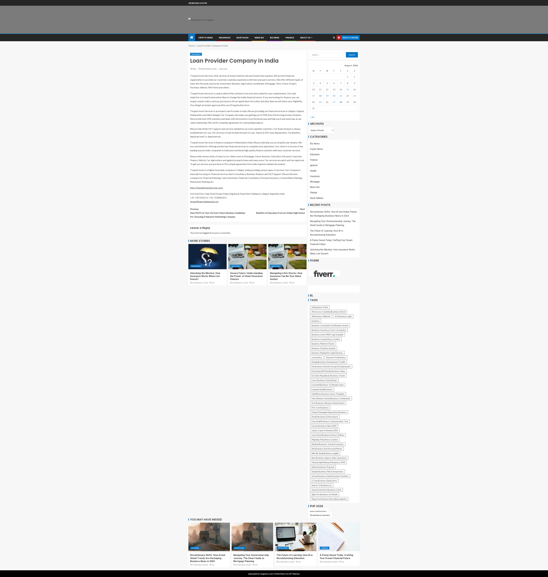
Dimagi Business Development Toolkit (328, 362)
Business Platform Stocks (323, 343)
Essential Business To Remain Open (328, 385)
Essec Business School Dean (324, 380)
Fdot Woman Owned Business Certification (331, 398)
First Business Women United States (328, 403)
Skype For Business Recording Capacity (329, 499)
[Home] (191, 37)
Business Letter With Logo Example (327, 334)
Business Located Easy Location (326, 339)
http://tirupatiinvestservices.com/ (206, 187)
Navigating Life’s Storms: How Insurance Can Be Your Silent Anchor (286, 276)
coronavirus (317, 357)
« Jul (312, 117)
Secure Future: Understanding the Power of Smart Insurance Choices (246, 276)
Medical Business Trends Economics (328, 444)
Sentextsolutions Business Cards (326, 490)
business (316, 321)
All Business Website (321, 316)
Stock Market (316, 198)
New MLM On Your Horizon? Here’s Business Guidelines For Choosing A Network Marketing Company (217, 213)
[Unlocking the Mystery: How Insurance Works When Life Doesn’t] (207, 256)
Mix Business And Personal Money (327, 448)
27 (334, 102)
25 (320, 102)
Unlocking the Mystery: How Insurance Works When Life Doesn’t (205, 276)
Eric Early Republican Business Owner (328, 375)
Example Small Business (322, 389)
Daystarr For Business (336, 357)
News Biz (259, 37)
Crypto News (205, 37)
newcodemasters (318, 511)
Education (315, 154)
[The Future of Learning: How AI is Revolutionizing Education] (295, 537)
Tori (194, 69)
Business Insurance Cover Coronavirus (329, 330)
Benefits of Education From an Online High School (280, 211)
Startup (313, 192)
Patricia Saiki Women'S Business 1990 (328, 462)
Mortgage (242, 37)
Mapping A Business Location (325, 439)
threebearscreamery (320, 515)
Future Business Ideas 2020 (324, 426)
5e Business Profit (320, 307)
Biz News (274, 37)
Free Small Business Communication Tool (330, 421)
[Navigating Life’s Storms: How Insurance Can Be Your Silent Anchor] (287, 256)
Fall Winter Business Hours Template (328, 394)
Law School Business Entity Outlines (328, 435)
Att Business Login (343, 316)
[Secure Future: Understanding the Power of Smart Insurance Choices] (247, 256)
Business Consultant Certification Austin (330, 325)
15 (347, 89)
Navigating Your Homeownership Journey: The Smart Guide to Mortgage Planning (251, 558)
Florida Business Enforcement (325, 416)
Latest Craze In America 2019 (325, 430)
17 (313, 95)
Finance (289, 37)
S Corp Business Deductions (324, 480)
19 (327, 95)
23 (354, 95)
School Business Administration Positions (330, 476)
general (313, 165)
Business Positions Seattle (324, 348)
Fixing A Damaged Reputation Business (329, 412)
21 (341, 95)
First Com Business (320, 407)
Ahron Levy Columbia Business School (328, 311)
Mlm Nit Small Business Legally (325, 453)
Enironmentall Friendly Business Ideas (328, 371)
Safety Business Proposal (323, 467)
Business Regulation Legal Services (327, 353)
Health (313, 171)
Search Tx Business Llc (322, 485)
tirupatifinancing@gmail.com (204, 201)
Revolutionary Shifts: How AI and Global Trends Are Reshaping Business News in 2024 (207, 558)
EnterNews (280, 573)
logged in (207, 232)
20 (334, 95)
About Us (305, 37)
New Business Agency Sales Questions (329, 458)
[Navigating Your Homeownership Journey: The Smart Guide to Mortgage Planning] (252, 537)
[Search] (334, 37)
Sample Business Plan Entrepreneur (327, 471)
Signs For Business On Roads (325, 494)
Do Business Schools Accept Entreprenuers (331, 366)
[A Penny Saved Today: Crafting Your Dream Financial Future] (339, 537)
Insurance (224, 37)
